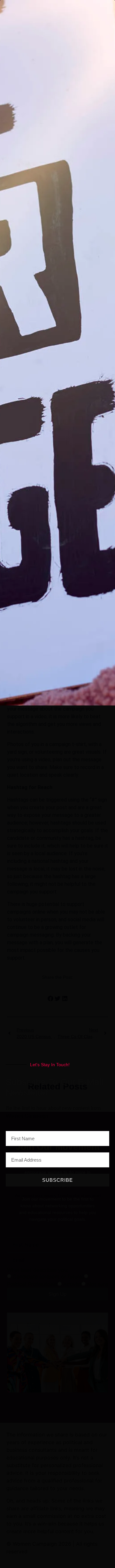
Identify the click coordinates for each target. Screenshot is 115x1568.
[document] (57, 784)
